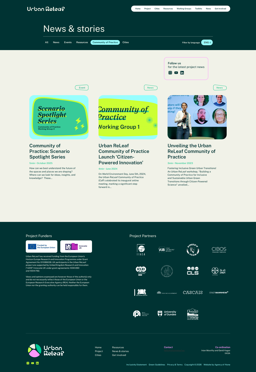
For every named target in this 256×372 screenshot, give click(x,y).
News (56, 42)
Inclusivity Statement (136, 364)
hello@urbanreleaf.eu (174, 350)
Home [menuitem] (137, 9)
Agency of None (222, 364)
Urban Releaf (46, 8)
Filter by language (191, 42)
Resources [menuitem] (168, 9)
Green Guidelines (157, 364)
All (46, 42)
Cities (126, 42)
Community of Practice (105, 42)
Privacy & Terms (175, 364)
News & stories (120, 351)
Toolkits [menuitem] (198, 9)
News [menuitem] (208, 9)
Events (68, 42)
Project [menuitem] (147, 9)
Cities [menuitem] (157, 9)
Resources (82, 42)
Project (99, 351)
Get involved (119, 355)
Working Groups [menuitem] (184, 9)
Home (98, 347)
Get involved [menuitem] (220, 9)
